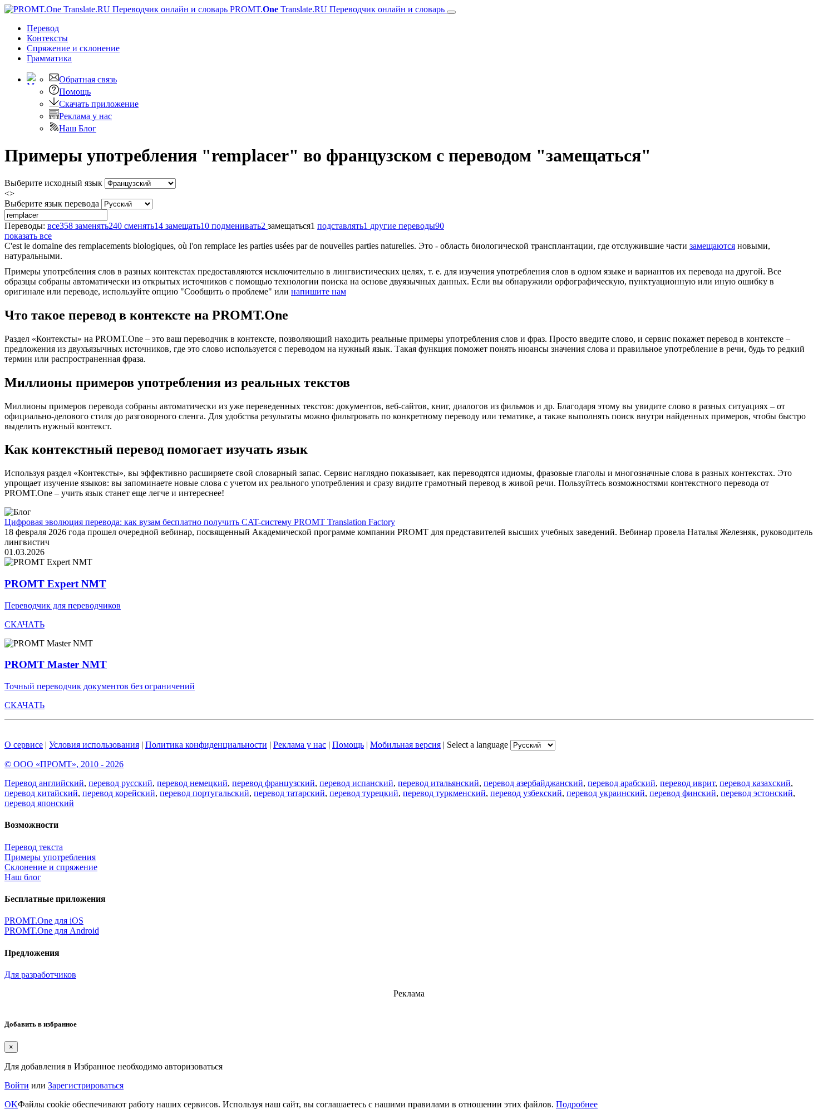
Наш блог (22, 877)
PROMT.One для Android (51, 930)
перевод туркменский (444, 793)
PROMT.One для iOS (43, 920)
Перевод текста (33, 847)
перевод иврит (687, 783)
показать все (28, 236)
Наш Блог (77, 128)
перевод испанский (356, 783)
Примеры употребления (50, 857)
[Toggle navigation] (451, 12)
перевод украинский (605, 793)
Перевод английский (44, 783)
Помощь (75, 91)
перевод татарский (289, 793)
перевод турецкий (363, 793)
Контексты (47, 38)
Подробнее (577, 1104)
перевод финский (682, 793)
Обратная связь (88, 79)
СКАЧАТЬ (24, 624)
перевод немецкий (192, 783)
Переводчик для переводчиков (62, 605)
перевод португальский (204, 793)
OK (11, 1104)
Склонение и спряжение (50, 867)
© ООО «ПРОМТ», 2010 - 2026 (64, 764)
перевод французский (273, 783)
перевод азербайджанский (533, 783)
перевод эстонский (757, 793)
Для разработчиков (40, 974)
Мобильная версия (405, 744)
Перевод (43, 28)
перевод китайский (41, 793)
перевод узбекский (526, 793)
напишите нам (318, 291)
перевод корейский (118, 793)
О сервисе (23, 744)
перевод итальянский (438, 783)
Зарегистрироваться (86, 1085)
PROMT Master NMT (55, 664)
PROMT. (336, 9)
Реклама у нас (85, 116)
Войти (16, 1085)
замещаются (712, 246)
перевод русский (120, 783)
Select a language (477, 744)
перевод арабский (622, 783)
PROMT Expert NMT (55, 584)
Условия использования (94, 744)
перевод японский (39, 803)
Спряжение (73, 48)
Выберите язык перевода (51, 203)
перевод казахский (755, 783)
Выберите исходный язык (53, 183)
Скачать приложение (99, 104)
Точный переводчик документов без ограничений (99, 686)
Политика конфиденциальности (206, 744)
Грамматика (49, 58)
